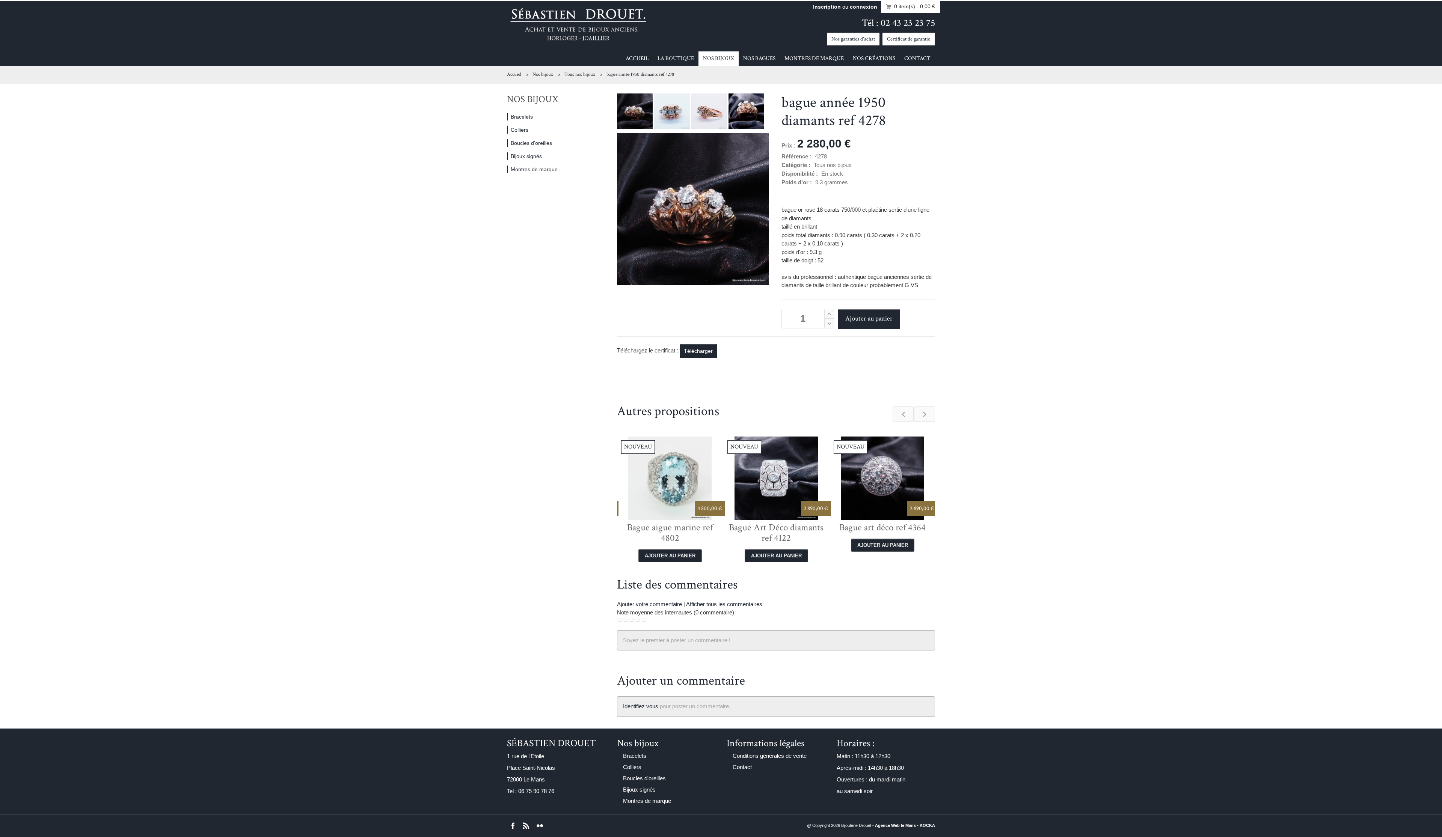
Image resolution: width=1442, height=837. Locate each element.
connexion (863, 7)
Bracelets (522, 117)
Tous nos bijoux (579, 74)
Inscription (827, 7)
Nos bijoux (718, 58)
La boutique (676, 58)
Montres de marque (814, 58)
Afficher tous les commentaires (724, 604)
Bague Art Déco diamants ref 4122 (670, 532)
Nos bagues (759, 58)
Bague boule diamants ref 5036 (883, 532)
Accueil (637, 58)
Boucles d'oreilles (531, 143)
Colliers (519, 130)
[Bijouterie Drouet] (578, 24)
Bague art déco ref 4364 (777, 527)
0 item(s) (914, 6)
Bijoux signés (526, 156)
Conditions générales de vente (770, 756)
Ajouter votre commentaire (649, 604)
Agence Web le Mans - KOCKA (905, 825)
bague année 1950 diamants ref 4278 (640, 74)
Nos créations (874, 58)
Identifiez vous (640, 706)
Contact (917, 58)
